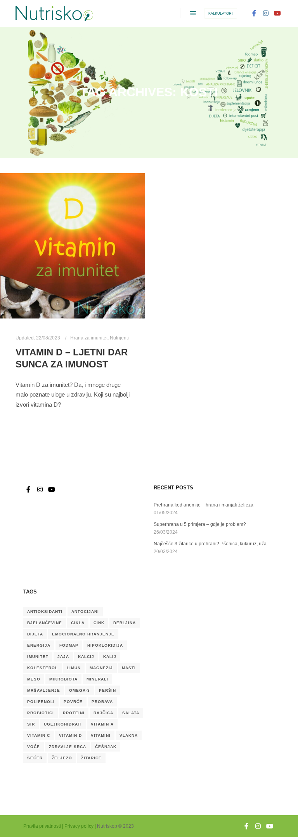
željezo (62, 758)
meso (33, 679)
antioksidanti (44, 611)
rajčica (103, 713)
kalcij (86, 656)
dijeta (35, 634)
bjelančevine (44, 623)
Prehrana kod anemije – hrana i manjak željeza (203, 505)
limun (74, 668)
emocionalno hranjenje (83, 634)
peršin (107, 690)
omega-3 (79, 690)
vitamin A (102, 724)
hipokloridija (105, 645)
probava (102, 702)
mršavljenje (43, 690)
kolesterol (42, 668)
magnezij (101, 668)
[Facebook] (254, 13)
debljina (124, 623)
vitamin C (38, 735)
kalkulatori (220, 14)
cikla (78, 623)
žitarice (91, 758)
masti (129, 668)
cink (99, 623)
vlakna (129, 735)
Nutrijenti (119, 337)
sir (31, 724)
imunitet (38, 656)
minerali (97, 679)
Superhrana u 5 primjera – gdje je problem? (200, 524)
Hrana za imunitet (88, 337)
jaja (63, 656)
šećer (35, 758)
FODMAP (68, 645)
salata (130, 713)
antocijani (85, 611)
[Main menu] (193, 13)
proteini (74, 713)
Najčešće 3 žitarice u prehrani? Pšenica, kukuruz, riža (210, 543)
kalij (109, 656)
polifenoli (41, 702)
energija (38, 645)
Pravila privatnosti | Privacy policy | (59, 826)
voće (33, 747)
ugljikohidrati (63, 724)
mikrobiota (63, 679)
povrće (73, 702)
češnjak (105, 747)
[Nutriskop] (54, 13)
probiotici (40, 713)
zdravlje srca (67, 747)
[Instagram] (266, 13)
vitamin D (70, 735)
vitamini (101, 735)
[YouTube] (277, 13)
